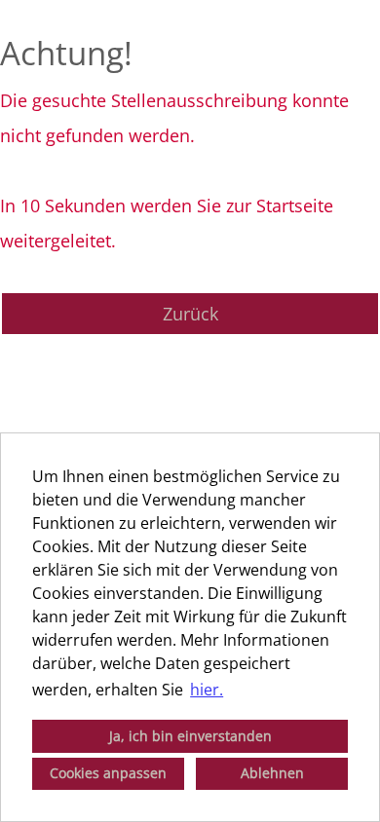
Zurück (190, 313)
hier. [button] (206, 689)
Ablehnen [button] (272, 773)
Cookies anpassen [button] (108, 773)
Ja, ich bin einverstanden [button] (190, 736)
